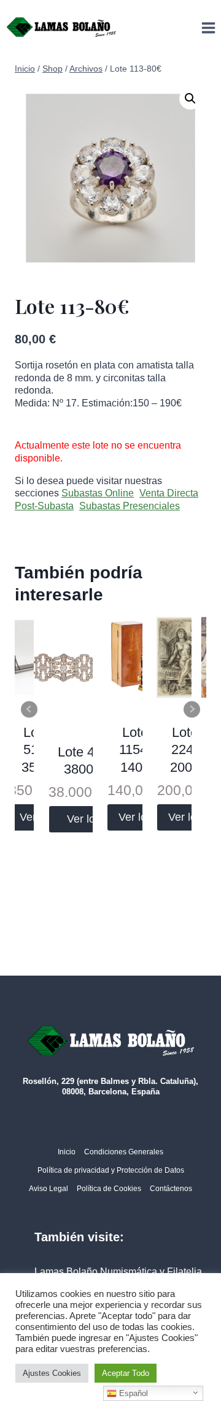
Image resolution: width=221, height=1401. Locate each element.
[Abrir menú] (208, 28)
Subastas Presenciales (129, 506)
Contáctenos (171, 1188)
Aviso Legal (48, 1188)
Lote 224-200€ (185, 750)
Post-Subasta (44, 506)
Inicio (67, 1152)
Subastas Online (97, 493)
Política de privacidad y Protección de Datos (110, 1170)
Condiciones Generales (123, 1152)
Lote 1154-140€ (135, 750)
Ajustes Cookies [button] (52, 1373)
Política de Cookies (109, 1188)
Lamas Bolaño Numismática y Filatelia (118, 1271)
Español (132, 1393)
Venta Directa (168, 493)
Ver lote (85, 819)
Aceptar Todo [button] (125, 1373)
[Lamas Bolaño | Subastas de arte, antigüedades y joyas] (61, 27)
